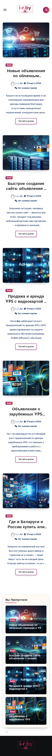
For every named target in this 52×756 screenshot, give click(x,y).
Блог (9, 65)
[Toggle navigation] (5, 10)
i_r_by (19, 83)
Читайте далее (26, 121)
